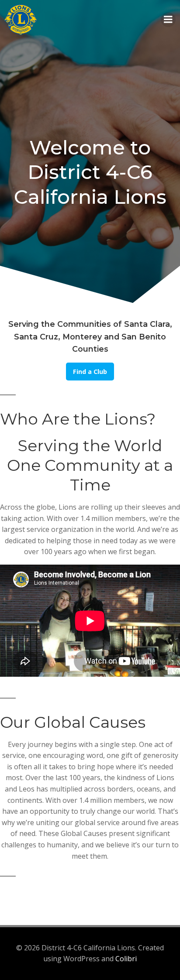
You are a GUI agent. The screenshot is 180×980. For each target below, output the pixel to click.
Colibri (126, 958)
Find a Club (90, 371)
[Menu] (168, 19)
